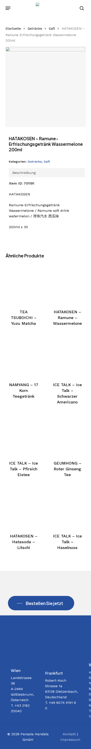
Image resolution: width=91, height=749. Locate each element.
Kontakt (69, 734)
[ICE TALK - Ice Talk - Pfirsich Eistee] (23, 434)
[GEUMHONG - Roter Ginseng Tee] (67, 434)
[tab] (47, 172)
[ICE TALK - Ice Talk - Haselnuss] (67, 507)
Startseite (13, 29)
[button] (8, 8)
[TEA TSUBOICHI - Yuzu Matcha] (23, 283)
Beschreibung (24, 173)
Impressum (70, 739)
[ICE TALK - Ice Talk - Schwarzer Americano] (67, 356)
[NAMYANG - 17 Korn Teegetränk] (23, 356)
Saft (52, 29)
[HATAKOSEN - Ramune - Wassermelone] (67, 283)
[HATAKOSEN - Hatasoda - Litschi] (23, 507)
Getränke (35, 29)
